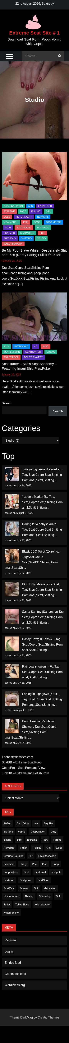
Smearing (45, 896)
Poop (56, 864)
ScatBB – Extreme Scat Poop (22, 762)
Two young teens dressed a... (42, 469)
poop (37, 222)
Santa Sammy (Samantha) (40, 611)
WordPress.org (15, 985)
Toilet (7, 904)
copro (21, 831)
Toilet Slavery (13, 244)
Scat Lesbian (12, 352)
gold (7, 217)
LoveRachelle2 (47, 855)
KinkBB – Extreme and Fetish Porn (25, 773)
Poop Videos (53, 222)
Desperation (37, 831)
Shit (36, 888)
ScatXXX (9, 888)
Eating (7, 839)
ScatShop (43, 880)
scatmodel (27, 233)
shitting (26, 238)
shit (42, 233)
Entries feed (13, 962)
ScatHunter (33, 352)
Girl (48, 847)
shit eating (50, 888)
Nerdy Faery (24, 217)
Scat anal (40, 872)
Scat (8, 227)
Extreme (9, 211)
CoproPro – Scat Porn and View (23, 767)
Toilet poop (11, 357)
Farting (57, 839)
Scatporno (26, 880)
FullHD (35, 211)
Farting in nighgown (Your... (40, 694)
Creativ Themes (48, 1017)
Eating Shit (45, 206)
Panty (23, 864)
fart (23, 211)
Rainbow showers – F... (38, 666)
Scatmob (9, 880)
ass (36, 823)
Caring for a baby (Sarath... (40, 524)
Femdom (9, 847)
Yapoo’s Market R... (35, 496)
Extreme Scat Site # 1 (34, 33)
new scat (9, 864)
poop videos (11, 872)
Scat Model (23, 227)
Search (7, 403)
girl (48, 211)
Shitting (29, 896)
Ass (30, 206)
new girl (42, 217)
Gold (59, 847)
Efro (19, 839)
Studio (41, 238)
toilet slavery (42, 904)
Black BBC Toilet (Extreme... (41, 551)
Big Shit (8, 831)
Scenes (24, 888)
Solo (58, 896)
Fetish (23, 847)
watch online (11, 912)
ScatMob (9, 233)
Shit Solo (10, 238)
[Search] (59, 56)
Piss (25, 222)
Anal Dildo (23, 823)
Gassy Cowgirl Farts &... (38, 639)
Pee (34, 864)
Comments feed (15, 973)
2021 (6, 346)
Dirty (53, 831)
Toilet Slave (22, 904)
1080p (7, 823)
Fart (45, 839)
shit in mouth (11, 896)
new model (11, 222)
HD (35, 346)
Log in (9, 951)
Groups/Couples (13, 855)
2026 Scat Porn (13, 206)
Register (10, 940)
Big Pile (48, 823)
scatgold (43, 227)
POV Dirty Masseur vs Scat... (41, 584)
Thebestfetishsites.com (17, 757)
